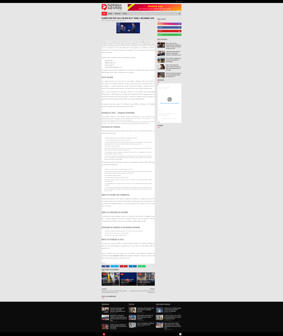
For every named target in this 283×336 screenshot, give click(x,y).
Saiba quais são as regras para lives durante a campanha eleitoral (145, 309)
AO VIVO (125, 14)
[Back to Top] (180, 334)
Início (104, 14)
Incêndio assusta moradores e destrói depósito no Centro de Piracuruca (118, 326)
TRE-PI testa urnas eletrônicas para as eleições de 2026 (145, 324)
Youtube (160, 31)
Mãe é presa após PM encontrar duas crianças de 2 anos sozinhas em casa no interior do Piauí (173, 46)
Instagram (160, 23)
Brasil (124, 20)
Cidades (110, 14)
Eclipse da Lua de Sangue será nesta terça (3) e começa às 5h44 (127, 281)
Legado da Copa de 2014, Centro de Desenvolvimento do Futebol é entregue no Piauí (172, 317)
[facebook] (179, 1)
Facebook (160, 27)
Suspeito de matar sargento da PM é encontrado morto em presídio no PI (173, 74)
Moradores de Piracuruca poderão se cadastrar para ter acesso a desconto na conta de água (118, 318)
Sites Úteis (117, 14)
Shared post (167, 118)
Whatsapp (160, 34)
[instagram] (177, 1)
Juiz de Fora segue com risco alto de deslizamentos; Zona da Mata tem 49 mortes (146, 281)
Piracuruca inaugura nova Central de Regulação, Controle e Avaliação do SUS (173, 53)
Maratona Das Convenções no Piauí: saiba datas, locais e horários (145, 317)
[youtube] (181, 1)
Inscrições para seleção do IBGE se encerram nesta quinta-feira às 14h (110, 281)
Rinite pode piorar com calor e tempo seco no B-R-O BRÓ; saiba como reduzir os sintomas (173, 67)
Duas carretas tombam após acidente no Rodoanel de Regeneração (173, 59)
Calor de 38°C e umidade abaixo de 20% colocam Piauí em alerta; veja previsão (172, 309)
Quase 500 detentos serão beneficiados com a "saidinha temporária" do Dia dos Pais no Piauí (172, 325)
